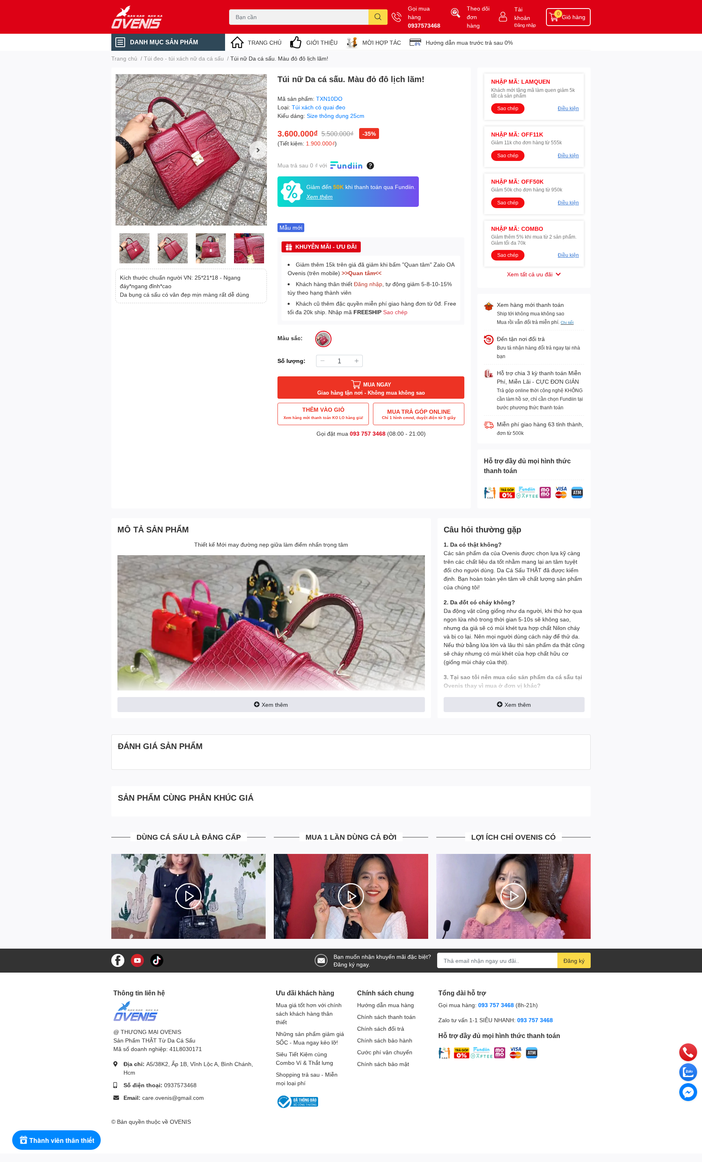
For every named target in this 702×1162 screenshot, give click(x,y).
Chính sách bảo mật (383, 1063)
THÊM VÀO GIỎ (323, 413)
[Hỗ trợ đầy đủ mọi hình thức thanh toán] (534, 492)
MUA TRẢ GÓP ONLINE (419, 414)
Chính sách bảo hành (384, 1040)
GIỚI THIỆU (322, 42)
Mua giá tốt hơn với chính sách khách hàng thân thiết (309, 1013)
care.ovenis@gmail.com (173, 1097)
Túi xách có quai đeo (318, 107)
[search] (378, 17)
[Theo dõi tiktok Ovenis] (156, 959)
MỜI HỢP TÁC (381, 42)
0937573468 (424, 25)
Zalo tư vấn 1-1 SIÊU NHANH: (495, 1019)
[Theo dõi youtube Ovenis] (137, 959)
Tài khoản (522, 13)
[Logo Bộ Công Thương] (297, 1101)
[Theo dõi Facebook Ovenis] (117, 959)
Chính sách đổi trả (380, 1028)
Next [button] (258, 150)
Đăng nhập (525, 25)
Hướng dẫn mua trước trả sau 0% (469, 42)
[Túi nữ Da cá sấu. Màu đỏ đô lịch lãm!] (191, 150)
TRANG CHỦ (265, 42)
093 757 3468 (368, 433)
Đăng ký (574, 960)
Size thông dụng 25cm (335, 115)
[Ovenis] (161, 17)
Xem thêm (275, 704)
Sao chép (395, 311)
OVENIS (180, 1121)
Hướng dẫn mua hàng (385, 1004)
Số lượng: (291, 360)
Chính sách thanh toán (386, 1016)
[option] (191, 150)
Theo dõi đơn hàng (478, 17)
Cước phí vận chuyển (384, 1052)
